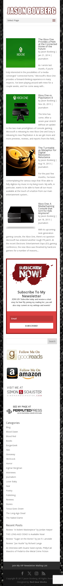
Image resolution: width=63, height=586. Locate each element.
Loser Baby (11, 481)
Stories (9, 504)
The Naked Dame (14, 517)
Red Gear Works (38, 582)
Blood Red (11, 436)
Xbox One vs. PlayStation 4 (45, 96)
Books (9, 440)
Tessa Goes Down (15, 508)
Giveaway (10, 454)
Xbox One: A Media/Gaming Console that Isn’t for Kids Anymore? (46, 208)
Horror (9, 463)
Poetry (9, 490)
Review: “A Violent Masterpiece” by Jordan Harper (29, 529)
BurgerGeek (11, 445)
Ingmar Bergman (14, 468)
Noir (8, 486)
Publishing (11, 495)
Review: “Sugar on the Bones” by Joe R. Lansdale (29, 538)
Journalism (43, 58)
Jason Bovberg (48, 51)
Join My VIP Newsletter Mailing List (29, 565)
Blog (8, 427)
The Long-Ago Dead (15, 513)
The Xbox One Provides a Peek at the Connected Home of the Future (47, 44)
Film (8, 449)
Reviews (10, 499)
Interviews (11, 472)
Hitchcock (10, 458)
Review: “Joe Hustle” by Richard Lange (24, 543)
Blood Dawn (12, 431)
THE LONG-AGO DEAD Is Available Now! (25, 534)
